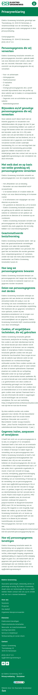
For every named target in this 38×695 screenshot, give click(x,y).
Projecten (5, 606)
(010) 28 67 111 (8, 655)
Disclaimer (21, 676)
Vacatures (5, 603)
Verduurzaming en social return (13, 636)
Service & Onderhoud (9, 633)
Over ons (5, 600)
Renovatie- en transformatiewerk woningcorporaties (14, 628)
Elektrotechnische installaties (13, 624)
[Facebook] (3, 663)
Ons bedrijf (6, 609)
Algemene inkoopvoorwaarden (13, 612)
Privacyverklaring (8, 676)
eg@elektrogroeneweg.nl (11, 658)
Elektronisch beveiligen (10, 621)
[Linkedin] (7, 663)
